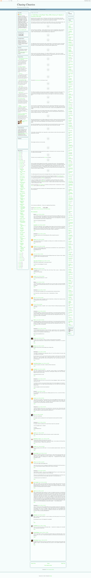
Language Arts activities (71, 193)
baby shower (71, 61)
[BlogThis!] (44, 207)
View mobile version (48, 565)
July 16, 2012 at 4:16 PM (42, 351)
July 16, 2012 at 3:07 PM (40, 338)
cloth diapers (71, 88)
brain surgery (71, 73)
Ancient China (70, 48)
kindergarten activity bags (71, 184)
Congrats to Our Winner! (22, 189)
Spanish (70, 276)
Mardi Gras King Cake (34, 9)
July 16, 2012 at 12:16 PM (42, 328)
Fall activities (71, 115)
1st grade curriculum (70, 31)
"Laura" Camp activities (70, 27)
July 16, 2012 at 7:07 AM (40, 282)
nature (70, 215)
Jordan (70, 178)
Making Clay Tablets (22, 170)
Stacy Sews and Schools (38, 260)
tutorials (70, 310)
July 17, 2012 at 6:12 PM (45, 438)
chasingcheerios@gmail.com (23, 133)
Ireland (70, 176)
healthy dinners (70, 158)
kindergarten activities (71, 182)
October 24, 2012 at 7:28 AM (43, 532)
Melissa (20, 14)
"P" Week (70, 29)
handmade (70, 150)
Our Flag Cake (22, 232)
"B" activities (71, 21)
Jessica (35, 239)
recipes (70, 256)
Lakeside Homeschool (71, 190)
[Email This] (43, 207)
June (21, 253)
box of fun (70, 71)
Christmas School (42, 9)
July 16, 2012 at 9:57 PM (42, 406)
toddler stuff (70, 304)
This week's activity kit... (22, 66)
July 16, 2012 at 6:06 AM (40, 276)
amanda (35, 276)
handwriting (70, 155)
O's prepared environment (71, 223)
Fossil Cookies (22, 236)
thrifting (70, 299)
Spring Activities (70, 280)
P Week (70, 228)
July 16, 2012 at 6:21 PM (42, 378)
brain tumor (70, 76)
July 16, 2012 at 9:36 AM (40, 319)
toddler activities (70, 302)
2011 (20, 262)
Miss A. (35, 319)
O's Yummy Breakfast (22, 217)
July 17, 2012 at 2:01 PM (42, 422)
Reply (34, 230)
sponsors (70, 278)
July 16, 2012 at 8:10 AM (39, 297)
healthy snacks (70, 161)
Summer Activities (70, 291)
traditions (70, 307)
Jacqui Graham (36, 453)
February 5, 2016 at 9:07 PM (42, 540)
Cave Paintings (22, 177)
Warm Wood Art (22, 193)
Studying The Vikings (22, 205)
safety (70, 260)
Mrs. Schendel (36, 482)
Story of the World (70, 283)
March (21, 257)
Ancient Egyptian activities (70, 50)
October (21, 163)
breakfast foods (70, 79)
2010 (20, 263)
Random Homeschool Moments (22, 195)
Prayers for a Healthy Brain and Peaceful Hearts (22, 114)
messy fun (70, 208)
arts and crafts (70, 58)
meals (70, 207)
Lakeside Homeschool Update (22, 199)
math (69, 202)
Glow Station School (22, 230)
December (22, 160)
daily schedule (70, 102)
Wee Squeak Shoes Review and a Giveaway (23, 59)
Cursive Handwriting (22, 191)
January (21, 260)
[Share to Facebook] (46, 207)
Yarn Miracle (36, 525)
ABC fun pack (71, 34)
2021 (20, 153)
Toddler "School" (22, 218)
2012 (20, 159)
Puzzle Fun (20, 73)
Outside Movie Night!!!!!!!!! (22, 211)
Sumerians (70, 287)
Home (48, 563)
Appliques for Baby (22, 251)
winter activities (70, 325)
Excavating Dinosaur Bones (22, 244)
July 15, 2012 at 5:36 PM (40, 239)
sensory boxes (70, 269)
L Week (70, 187)
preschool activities (70, 238)
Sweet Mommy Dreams (37, 363)
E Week (70, 104)
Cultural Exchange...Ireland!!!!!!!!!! (23, 106)
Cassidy (35, 338)
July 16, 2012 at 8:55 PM (40, 398)
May (21, 254)
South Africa (71, 274)
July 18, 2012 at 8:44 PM (42, 470)
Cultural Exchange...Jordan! (22, 225)
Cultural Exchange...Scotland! (22, 238)
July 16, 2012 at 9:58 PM (39, 414)
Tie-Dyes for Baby (22, 241)
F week (70, 113)
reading (70, 252)
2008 (20, 266)
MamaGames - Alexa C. (37, 438)
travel (69, 309)
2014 (20, 156)
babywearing (71, 64)
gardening (70, 132)
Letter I (70, 196)
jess (34, 414)
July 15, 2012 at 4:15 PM (42, 233)
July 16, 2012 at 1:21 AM (46, 260)
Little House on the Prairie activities (71, 198)
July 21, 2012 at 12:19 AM (43, 482)
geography (70, 134)
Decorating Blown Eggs (22, 79)
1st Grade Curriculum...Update (22, 180)
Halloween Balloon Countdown (22, 214)
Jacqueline (35, 369)
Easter (70, 105)
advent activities (70, 40)
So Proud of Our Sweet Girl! (22, 183)
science (70, 262)
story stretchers (70, 286)
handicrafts (70, 147)
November (22, 162)
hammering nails (38, 80)
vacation (70, 319)
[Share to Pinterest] (47, 207)
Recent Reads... (22, 176)
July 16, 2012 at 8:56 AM (38, 304)
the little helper (70, 298)
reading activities (70, 254)
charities (70, 84)
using (69, 317)
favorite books (70, 118)
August (21, 166)
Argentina (70, 53)
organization (71, 225)
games (70, 130)
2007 (20, 267)
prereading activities (70, 235)
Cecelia (35, 398)
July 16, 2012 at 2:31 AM (40, 268)
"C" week (70, 24)
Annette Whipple (36, 532)
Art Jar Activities (70, 55)
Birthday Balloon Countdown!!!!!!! (22, 222)
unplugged (70, 312)
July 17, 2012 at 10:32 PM (40, 446)
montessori (70, 211)
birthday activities (70, 70)
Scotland (70, 267)
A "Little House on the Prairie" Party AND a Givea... (22, 208)
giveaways (70, 137)
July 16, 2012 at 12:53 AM (41, 246)
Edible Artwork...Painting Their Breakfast (22, 247)
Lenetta (35, 446)
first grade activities (70, 126)
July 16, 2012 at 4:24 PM (45, 363)
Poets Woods (36, 540)
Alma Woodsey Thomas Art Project (23, 9)
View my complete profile (22, 29)
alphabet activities (70, 42)
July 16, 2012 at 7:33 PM (41, 391)
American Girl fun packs (71, 45)
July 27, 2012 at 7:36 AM (42, 525)
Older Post (63, 563)
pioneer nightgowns (41, 184)
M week (70, 201)
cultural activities (70, 94)
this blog (45, 157)
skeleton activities (70, 272)
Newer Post (33, 563)
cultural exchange (70, 97)
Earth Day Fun (21, 92)
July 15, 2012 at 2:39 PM (40, 214)
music (69, 213)
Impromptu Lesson (21, 234)
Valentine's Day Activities (71, 321)
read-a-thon (70, 249)
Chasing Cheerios (26, 4)
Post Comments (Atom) (50, 569)
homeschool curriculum (71, 172)
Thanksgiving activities (71, 295)
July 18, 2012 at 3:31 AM (43, 453)
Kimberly (35, 246)
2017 (20, 155)
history (70, 162)
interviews (70, 174)
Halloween (70, 142)
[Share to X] (45, 207)
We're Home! (21, 86)
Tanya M (35, 268)
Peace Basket (70, 230)
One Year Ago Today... (21, 98)
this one (32, 185)
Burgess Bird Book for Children (22, 202)
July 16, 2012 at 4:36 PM (41, 369)
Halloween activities (70, 145)
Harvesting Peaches (21, 228)
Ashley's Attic (43, 180)
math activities (70, 205)
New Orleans (71, 219)
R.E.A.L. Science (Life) (70, 247)
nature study (71, 217)
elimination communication (71, 108)
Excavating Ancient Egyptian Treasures (22, 186)
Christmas (70, 86)
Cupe (34, 297)
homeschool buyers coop (71, 168)
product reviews (70, 244)
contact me (70, 91)
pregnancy (70, 232)
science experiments (71, 264)
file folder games (70, 123)
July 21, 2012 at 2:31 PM (42, 505)
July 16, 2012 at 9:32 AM (42, 311)
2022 (20, 152)
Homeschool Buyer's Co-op (71, 165)
